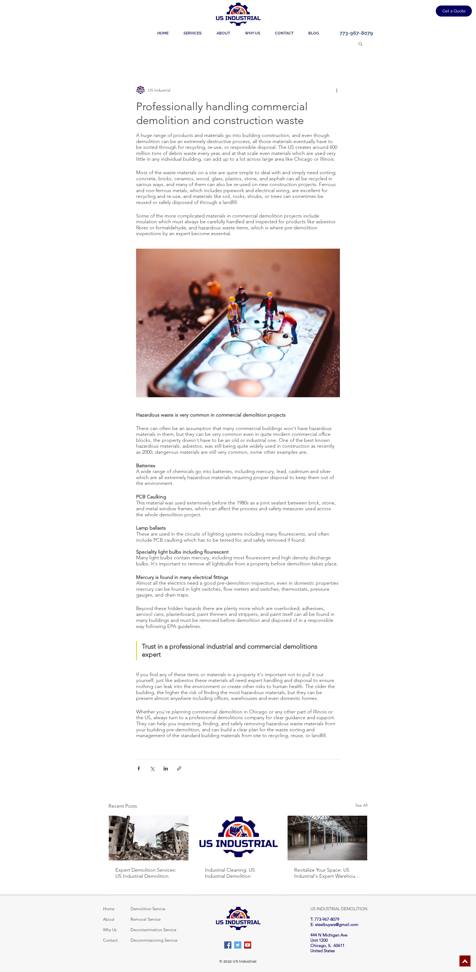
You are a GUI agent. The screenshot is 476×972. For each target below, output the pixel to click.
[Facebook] (227, 945)
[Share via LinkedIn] (165, 768)
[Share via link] (179, 768)
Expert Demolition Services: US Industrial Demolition (145, 873)
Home (108, 908)
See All (361, 805)
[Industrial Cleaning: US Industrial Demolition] (238, 838)
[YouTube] (247, 945)
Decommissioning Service (154, 940)
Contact (110, 940)
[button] (192, 33)
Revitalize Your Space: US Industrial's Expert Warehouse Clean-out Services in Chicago (327, 873)
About (108, 919)
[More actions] (336, 90)
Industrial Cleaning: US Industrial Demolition (230, 873)
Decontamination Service (153, 929)
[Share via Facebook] (138, 768)
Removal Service (146, 919)
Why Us (110, 929)
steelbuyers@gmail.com (336, 924)
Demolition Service (148, 908)
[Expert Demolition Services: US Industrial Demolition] (148, 838)
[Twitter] (237, 945)
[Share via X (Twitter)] (152, 768)
